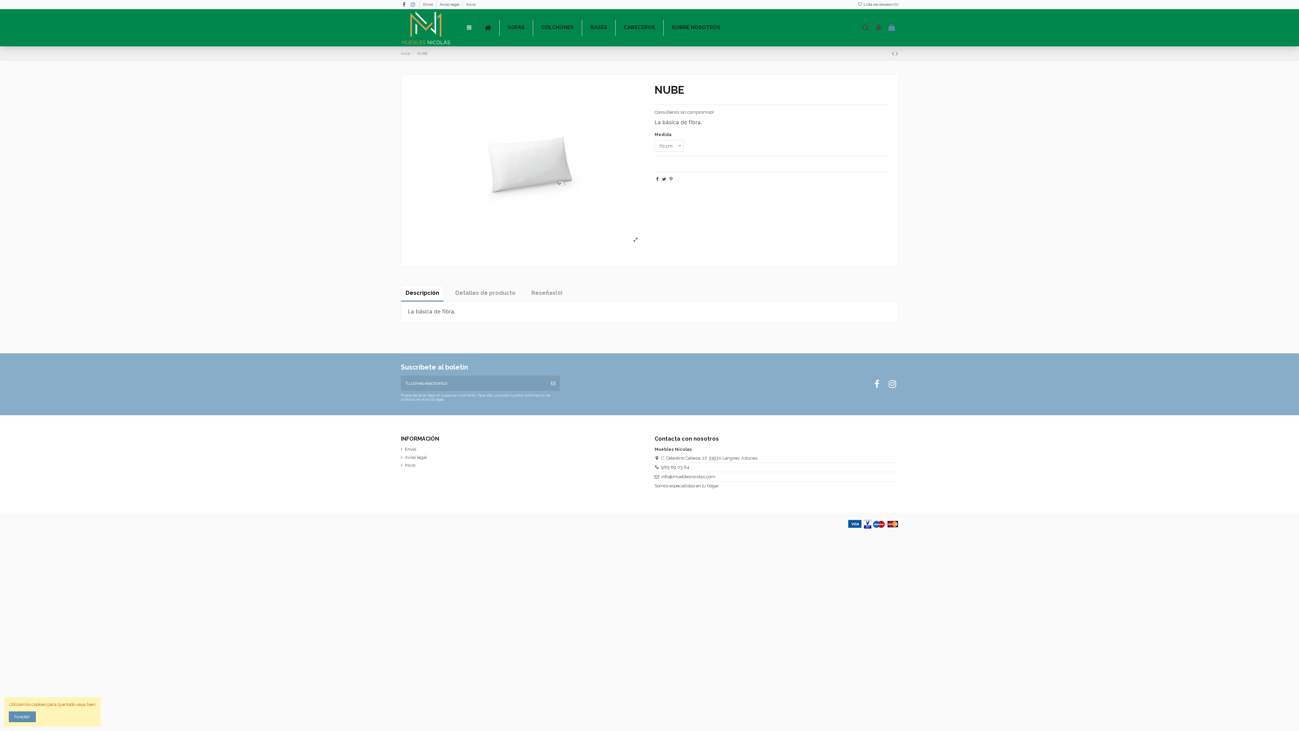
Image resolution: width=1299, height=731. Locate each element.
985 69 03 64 (675, 467)
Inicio (471, 4)
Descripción (422, 293)
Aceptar (22, 716)
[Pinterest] (671, 179)
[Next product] (897, 54)
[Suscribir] (553, 383)
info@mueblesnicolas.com (688, 476)
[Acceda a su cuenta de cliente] (878, 27)
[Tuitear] (664, 179)
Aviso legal (450, 4)
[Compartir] (657, 179)
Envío (428, 4)
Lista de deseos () (880, 4)
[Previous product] (894, 54)
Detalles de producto (485, 293)
